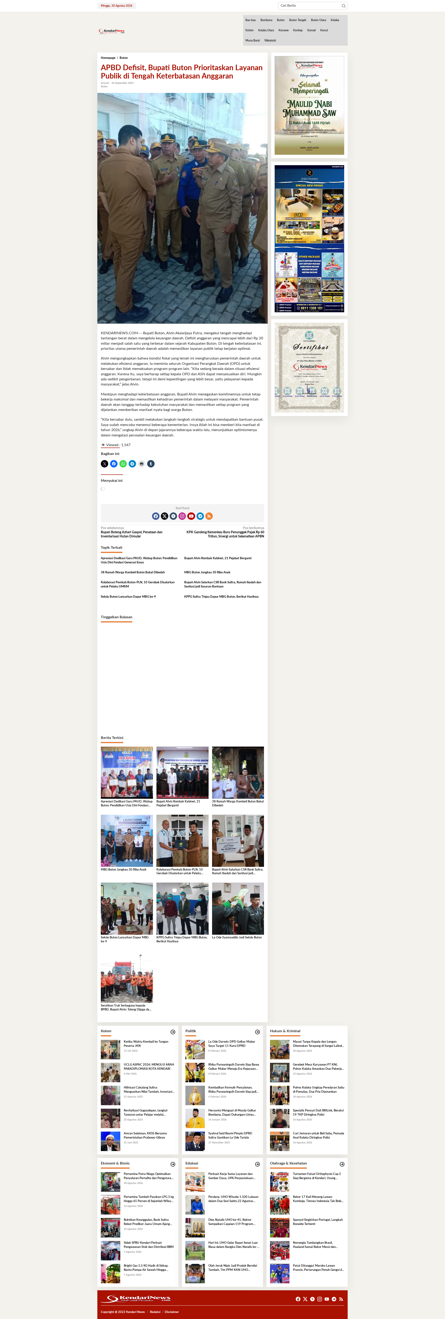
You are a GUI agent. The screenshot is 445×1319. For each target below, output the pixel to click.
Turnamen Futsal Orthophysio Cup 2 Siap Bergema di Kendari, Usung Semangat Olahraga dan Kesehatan (317, 1176)
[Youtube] (191, 516)
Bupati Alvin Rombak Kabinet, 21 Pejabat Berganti (217, 558)
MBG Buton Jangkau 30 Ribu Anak (207, 572)
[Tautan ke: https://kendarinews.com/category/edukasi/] (257, 1164)
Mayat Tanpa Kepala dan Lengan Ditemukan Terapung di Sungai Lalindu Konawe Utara (318, 1044)
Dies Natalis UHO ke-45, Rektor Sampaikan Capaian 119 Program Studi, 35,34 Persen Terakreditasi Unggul (230, 1222)
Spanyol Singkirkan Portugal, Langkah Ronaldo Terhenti (318, 1222)
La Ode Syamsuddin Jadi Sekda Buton (237, 937)
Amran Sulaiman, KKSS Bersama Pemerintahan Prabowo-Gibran (145, 1135)
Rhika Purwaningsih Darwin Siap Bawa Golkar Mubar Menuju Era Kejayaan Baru (233, 1067)
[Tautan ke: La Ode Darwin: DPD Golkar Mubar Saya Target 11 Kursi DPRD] (195, 1049)
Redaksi (155, 1312)
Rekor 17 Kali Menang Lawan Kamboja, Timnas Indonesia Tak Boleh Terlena (318, 1199)
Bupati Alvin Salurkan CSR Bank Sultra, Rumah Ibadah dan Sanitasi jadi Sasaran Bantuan (222, 584)
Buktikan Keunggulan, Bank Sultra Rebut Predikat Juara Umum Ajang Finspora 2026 (147, 1222)
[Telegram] (200, 516)
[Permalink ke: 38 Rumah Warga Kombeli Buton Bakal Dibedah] (238, 772)
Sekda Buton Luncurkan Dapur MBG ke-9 (128, 596)
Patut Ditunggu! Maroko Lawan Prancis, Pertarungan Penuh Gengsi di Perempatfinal (318, 1268)
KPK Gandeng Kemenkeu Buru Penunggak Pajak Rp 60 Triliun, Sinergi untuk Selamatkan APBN (225, 532)
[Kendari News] (111, 31)
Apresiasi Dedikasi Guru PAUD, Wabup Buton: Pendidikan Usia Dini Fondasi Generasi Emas (139, 560)
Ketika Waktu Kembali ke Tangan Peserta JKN (146, 1044)
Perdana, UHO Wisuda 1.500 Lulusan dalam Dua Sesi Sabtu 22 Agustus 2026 (233, 1199)
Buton (104, 86)
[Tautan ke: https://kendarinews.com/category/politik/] (257, 1032)
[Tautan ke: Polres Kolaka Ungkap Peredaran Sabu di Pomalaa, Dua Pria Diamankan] (279, 1095)
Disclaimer (172, 1312)
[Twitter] (164, 516)
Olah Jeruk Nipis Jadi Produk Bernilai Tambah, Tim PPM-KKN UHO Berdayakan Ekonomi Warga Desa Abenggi (232, 1268)
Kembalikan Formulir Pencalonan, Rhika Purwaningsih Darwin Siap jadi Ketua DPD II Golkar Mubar (232, 1090)
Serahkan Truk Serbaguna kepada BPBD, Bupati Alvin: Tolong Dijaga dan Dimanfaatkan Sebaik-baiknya (126, 1008)
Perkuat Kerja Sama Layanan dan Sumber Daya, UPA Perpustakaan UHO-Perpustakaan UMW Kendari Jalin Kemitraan (231, 1176)
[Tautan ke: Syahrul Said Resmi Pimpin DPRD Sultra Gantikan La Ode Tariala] (195, 1141)
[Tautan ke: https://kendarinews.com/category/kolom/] (173, 1032)
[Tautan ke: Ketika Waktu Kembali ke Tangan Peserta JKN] (110, 1049)
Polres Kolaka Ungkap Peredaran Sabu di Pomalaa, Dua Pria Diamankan (318, 1089)
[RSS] (209, 516)
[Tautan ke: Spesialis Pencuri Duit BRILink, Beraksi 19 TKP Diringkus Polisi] (279, 1118)
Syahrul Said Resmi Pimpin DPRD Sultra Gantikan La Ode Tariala (230, 1135)
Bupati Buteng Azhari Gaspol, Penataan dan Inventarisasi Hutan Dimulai (131, 532)
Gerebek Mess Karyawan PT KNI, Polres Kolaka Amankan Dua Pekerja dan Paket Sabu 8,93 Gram (317, 1067)
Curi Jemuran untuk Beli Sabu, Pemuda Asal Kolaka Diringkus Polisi (318, 1135)
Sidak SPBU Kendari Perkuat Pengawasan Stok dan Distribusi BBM (149, 1245)
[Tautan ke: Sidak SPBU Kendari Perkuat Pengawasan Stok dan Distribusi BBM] (110, 1250)
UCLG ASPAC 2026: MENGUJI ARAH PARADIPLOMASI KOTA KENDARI (149, 1066)
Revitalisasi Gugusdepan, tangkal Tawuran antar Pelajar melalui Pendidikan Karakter (145, 1113)
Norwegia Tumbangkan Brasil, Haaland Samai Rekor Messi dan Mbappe (314, 1245)
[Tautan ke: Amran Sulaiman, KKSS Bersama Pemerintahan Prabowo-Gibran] (110, 1141)
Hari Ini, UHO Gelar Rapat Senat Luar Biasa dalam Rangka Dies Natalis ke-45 (233, 1245)
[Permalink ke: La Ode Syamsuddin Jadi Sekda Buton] (238, 908)
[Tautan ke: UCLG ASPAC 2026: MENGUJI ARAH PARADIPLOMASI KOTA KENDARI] (110, 1072)
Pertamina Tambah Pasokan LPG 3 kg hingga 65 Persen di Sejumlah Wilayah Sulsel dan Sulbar (149, 1199)
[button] (344, 6)
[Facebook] (155, 516)
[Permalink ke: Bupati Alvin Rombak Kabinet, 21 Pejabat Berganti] (182, 772)
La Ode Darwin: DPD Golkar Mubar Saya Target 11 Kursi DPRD (231, 1044)
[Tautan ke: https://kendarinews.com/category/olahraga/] (342, 1164)
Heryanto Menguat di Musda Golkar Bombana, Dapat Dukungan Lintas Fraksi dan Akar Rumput (232, 1113)
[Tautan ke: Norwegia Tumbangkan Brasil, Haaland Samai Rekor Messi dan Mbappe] (279, 1250)
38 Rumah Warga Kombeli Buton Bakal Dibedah (133, 572)
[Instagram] (182, 516)
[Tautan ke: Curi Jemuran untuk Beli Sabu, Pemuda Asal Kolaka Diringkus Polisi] (279, 1141)
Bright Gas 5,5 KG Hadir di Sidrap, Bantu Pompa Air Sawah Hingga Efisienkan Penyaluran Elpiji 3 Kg (146, 1268)
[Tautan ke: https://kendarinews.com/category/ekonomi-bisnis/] (173, 1164)
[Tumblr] (173, 516)
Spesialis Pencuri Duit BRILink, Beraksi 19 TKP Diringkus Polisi (318, 1112)
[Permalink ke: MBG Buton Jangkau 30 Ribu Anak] (127, 840)
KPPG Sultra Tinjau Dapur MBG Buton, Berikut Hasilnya (221, 596)
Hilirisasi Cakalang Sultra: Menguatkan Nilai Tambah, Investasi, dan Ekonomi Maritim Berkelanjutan (148, 1090)
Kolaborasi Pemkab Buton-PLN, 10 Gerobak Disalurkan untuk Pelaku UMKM (138, 584)
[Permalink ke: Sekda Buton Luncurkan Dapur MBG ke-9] (127, 908)
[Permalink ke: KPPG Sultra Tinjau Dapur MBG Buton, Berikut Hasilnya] (182, 908)
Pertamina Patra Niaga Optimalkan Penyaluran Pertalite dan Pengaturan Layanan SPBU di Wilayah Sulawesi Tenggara (148, 1176)
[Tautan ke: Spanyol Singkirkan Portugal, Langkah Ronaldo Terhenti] (279, 1227)
